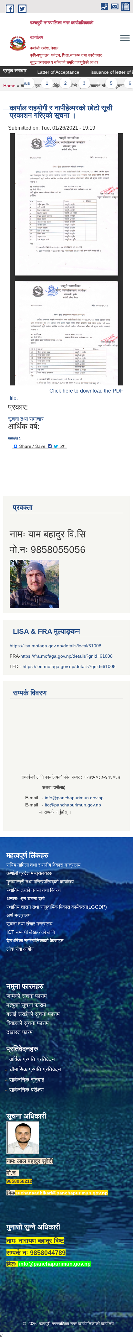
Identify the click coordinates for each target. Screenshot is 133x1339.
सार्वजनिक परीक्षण (26, 1090)
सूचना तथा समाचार (26, 419)
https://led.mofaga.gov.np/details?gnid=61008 (69, 666)
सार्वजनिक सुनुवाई (26, 1080)
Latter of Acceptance (45, 72)
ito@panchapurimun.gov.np (73, 804)
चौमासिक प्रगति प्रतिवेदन (35, 1069)
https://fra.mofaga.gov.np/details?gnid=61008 (66, 656)
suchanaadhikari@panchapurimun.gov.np (61, 1192)
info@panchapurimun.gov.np (74, 797)
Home (9, 85)
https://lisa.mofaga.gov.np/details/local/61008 (55, 645)
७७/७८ (14, 438)
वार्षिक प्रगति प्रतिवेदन (32, 1059)
